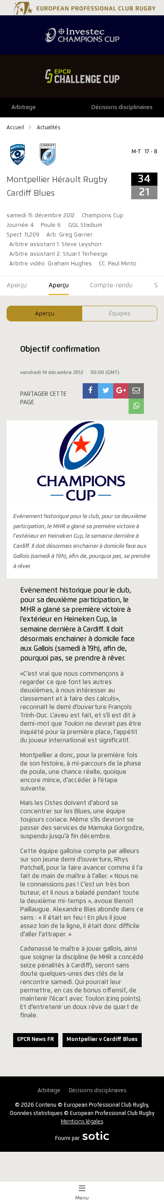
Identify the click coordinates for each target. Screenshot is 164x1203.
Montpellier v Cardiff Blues (102, 1039)
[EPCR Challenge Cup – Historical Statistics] (82, 76)
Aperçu (44, 314)
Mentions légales (82, 1122)
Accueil (16, 128)
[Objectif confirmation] (90, 391)
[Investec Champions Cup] (82, 35)
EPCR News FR (35, 1039)
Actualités (48, 128)
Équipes (119, 314)
